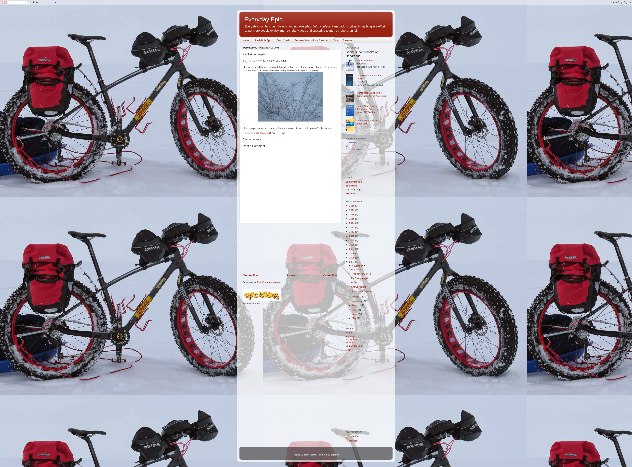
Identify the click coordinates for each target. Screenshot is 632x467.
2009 (352, 240)
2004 (352, 262)
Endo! (354, 282)
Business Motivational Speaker (311, 40)
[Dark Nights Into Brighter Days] (351, 80)
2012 (352, 232)
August (356, 305)
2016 (352, 214)
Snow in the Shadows (362, 291)
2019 (352, 206)
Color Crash (283, 40)
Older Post (330, 275)
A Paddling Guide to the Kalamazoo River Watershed (372, 94)
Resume (347, 40)
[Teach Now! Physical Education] (351, 125)
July (354, 309)
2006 (352, 253)
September (358, 301)
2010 (352, 236)
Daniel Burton (351, 143)
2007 (352, 249)
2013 (352, 227)
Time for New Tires (361, 274)
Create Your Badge (353, 149)
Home (246, 40)
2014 (352, 223)
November (357, 266)
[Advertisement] (290, 248)
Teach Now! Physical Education (368, 122)
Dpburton (354, 436)
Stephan (353, 441)
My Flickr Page (353, 189)
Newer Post (251, 275)
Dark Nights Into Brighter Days (369, 77)
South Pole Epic (262, 40)
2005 (352, 258)
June (355, 314)
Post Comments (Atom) (269, 282)
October (356, 296)
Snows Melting (358, 287)
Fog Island (356, 269)
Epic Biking (351, 185)
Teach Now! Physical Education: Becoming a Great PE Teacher (369, 109)
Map (335, 40)
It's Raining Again (360, 278)
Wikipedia (351, 193)
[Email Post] (283, 133)
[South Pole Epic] (351, 65)
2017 (352, 210)
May (354, 318)
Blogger (335, 455)
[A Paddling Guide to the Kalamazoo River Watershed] (351, 97)
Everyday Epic (263, 19)
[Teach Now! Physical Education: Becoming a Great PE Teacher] (351, 111)
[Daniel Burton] (347, 146)
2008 (352, 245)
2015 (352, 219)
